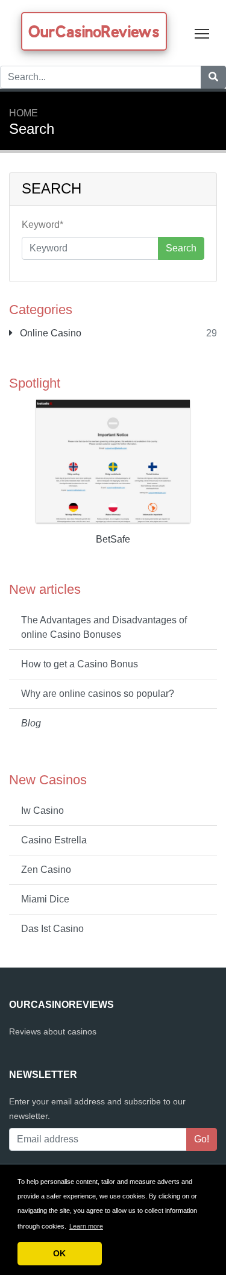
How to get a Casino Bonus (79, 664)
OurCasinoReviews (94, 31)
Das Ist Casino (52, 929)
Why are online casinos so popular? (97, 693)
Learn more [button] (86, 1226)
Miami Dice (45, 899)
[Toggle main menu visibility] (202, 33)
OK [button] (59, 1253)
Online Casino (49, 333)
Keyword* (42, 224)
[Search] (213, 77)
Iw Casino (42, 810)
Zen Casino (46, 869)
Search (181, 248)
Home (23, 113)
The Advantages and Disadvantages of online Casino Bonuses (104, 627)
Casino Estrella (54, 840)
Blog (31, 723)
